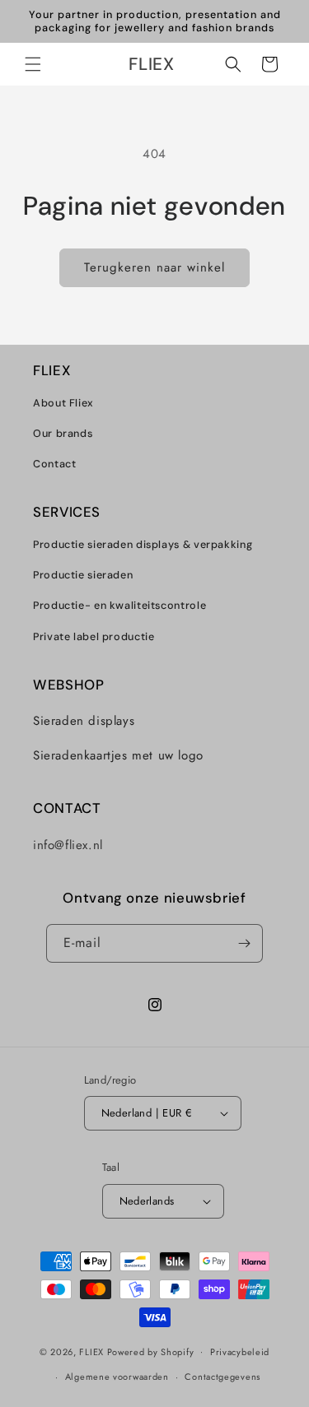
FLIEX (91, 1351)
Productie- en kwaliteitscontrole (119, 605)
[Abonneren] (244, 943)
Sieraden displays (83, 721)
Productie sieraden (83, 575)
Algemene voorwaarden (117, 1376)
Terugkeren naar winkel (154, 267)
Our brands (62, 433)
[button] (33, 64)
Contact (54, 464)
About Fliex (63, 403)
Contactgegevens (222, 1376)
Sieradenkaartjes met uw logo (118, 755)
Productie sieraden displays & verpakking (142, 544)
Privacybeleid (239, 1351)
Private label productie (94, 636)
